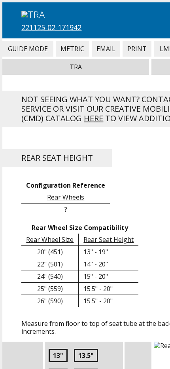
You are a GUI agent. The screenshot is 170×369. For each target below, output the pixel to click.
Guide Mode (27, 49)
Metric (72, 49)
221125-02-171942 (51, 27)
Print (137, 49)
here (93, 118)
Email (106, 49)
